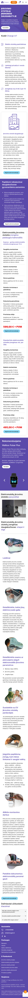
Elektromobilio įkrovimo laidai (9, 967)
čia (22, 892)
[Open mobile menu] (26, 2)
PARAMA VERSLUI (14, 2)
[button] (4, 480)
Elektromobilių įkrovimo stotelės (10, 962)
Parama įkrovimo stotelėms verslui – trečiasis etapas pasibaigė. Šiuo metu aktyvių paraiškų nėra (13, 986)
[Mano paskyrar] (22, 2)
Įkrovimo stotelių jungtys (8, 960)
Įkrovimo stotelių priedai (8, 965)
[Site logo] (5, 2)
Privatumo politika (6, 972)
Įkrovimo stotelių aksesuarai (9, 970)
